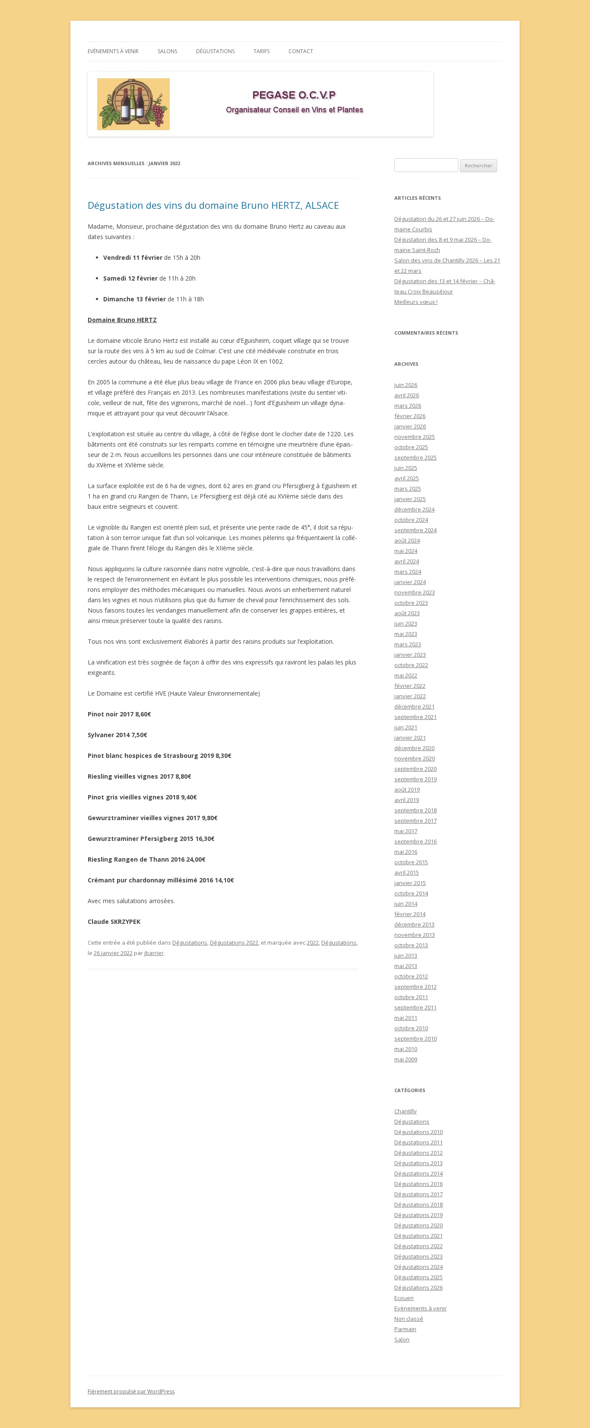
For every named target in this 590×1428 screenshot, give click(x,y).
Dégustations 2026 (418, 1287)
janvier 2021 (410, 737)
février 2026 (409, 416)
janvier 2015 (410, 883)
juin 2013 (405, 955)
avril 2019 (406, 800)
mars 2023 (407, 644)
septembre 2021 (415, 717)
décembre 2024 (414, 509)
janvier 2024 (410, 582)
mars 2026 (407, 405)
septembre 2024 (415, 530)
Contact (301, 51)
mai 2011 (405, 1018)
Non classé (408, 1319)
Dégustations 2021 (418, 1236)
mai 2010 (405, 1049)
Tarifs (262, 51)
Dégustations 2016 (418, 1184)
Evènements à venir (113, 51)
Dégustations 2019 (418, 1215)
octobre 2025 (411, 447)
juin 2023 (405, 623)
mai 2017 (405, 831)
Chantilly (405, 1111)
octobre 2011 (411, 997)
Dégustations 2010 (418, 1132)
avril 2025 (406, 478)
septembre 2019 (415, 779)
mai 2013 (405, 966)
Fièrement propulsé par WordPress (131, 1391)
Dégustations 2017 (418, 1194)
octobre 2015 (411, 862)
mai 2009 (405, 1059)
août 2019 (407, 789)
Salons (167, 51)
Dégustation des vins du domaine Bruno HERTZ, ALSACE (213, 204)
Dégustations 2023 (418, 1256)
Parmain (405, 1329)
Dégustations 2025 (418, 1277)
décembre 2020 (414, 748)
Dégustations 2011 (418, 1142)
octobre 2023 (411, 603)
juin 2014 (405, 903)
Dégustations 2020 (418, 1225)
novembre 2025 (414, 437)
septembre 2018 (415, 810)
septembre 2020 (415, 769)
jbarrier (154, 953)
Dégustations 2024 (418, 1267)
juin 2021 (405, 727)
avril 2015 (406, 872)
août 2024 (407, 540)
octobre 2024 (411, 520)
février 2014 (409, 914)
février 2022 (409, 686)
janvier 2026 (410, 426)
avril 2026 (406, 395)
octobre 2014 (411, 893)
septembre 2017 (415, 820)
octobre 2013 (411, 945)
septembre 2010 (415, 1038)
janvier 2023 (410, 654)
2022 (313, 942)
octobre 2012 (411, 976)
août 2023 (407, 613)
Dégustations (215, 51)
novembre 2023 (414, 592)
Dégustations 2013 (418, 1163)
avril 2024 (406, 561)
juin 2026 (405, 385)
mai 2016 (405, 852)
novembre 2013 (414, 935)
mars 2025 (407, 488)
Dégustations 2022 (234, 942)
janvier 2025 (410, 499)
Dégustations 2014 (418, 1173)
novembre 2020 (414, 758)
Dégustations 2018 (418, 1204)
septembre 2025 (415, 457)
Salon (401, 1339)
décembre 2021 (414, 706)
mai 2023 (405, 634)
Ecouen (404, 1298)
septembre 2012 (415, 986)
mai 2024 (405, 551)
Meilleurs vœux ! (416, 302)
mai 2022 (405, 675)
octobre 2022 (411, 665)
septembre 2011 (415, 1007)
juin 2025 (405, 468)
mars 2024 (407, 571)
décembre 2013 (414, 924)
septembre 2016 (415, 841)
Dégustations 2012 (418, 1152)
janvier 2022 (410, 696)
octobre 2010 (411, 1028)
